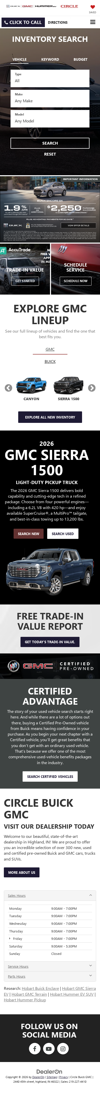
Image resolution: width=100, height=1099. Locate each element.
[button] (23, 22)
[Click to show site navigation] (92, 22)
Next (91, 388)
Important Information (80, 179)
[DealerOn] (49, 1071)
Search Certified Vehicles (50, 776)
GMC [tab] (50, 349)
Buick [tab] (50, 361)
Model (19, 114)
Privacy (63, 1077)
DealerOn (38, 1077)
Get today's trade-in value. (50, 642)
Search (50, 143)
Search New (28, 534)
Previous (8, 388)
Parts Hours (16, 976)
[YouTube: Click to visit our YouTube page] (48, 1049)
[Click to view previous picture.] (7, 209)
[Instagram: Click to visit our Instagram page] (62, 1049)
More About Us (21, 872)
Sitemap (52, 1077)
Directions (57, 22)
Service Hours (18, 966)
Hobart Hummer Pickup (25, 999)
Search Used (63, 534)
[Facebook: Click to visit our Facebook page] (34, 1049)
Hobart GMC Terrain (29, 994)
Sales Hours (17, 895)
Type (18, 74)
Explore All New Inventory (50, 417)
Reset (50, 154)
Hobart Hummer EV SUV (72, 994)
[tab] (19, 58)
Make (19, 94)
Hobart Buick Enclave (40, 988)
